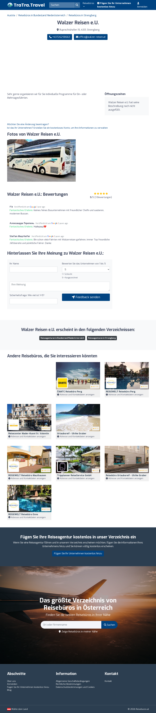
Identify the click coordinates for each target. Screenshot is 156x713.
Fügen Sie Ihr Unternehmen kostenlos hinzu (114, 5)
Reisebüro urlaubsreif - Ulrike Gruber (126, 475)
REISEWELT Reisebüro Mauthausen (27, 475)
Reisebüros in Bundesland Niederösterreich (41, 15)
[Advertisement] (114, 66)
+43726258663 (61, 37)
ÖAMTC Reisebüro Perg (69, 391)
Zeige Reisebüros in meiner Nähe (79, 631)
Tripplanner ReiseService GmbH (74, 475)
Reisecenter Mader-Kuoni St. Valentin (28, 433)
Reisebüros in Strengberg (82, 15)
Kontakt (108, 681)
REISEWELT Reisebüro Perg (120, 391)
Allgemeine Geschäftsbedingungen (73, 681)
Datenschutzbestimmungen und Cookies (75, 687)
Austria (11, 15)
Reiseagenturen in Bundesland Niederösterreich (62, 338)
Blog (9, 690)
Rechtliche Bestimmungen (68, 684)
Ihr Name (14, 263)
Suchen (110, 624)
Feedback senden (87, 297)
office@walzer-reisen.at (92, 37)
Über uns (11, 681)
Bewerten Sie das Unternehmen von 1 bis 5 (84, 263)
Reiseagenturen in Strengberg (102, 338)
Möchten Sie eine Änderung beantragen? (28, 124)
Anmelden (142, 6)
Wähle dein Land (19, 709)
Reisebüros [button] (88, 3)
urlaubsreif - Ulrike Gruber (71, 433)
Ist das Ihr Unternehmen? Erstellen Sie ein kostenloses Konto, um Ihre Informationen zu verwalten (57, 127)
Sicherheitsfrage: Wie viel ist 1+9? (27, 295)
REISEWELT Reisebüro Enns (23, 514)
